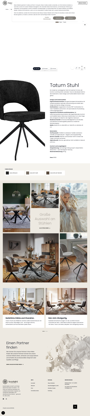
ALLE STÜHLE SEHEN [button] (44, 228)
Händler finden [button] (82, 3)
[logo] (10, 381)
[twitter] (4, 399)
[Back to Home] (10, 3)
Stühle (7, 9)
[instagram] (6, 399)
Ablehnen (70, 18)
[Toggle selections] (84, 24)
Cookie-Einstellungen (47, 18)
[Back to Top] (75, 407)
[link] (23, 308)
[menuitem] (38, 380)
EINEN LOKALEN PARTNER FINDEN (14, 364)
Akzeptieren (58, 18)
